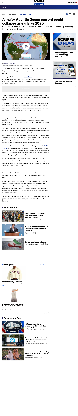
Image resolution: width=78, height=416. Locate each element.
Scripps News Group (9, 63)
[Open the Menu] (2, 2)
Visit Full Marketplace (45, 264)
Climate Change (25, 14)
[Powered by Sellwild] (47, 313)
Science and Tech (9, 14)
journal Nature (28, 77)
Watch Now (72, 2)
